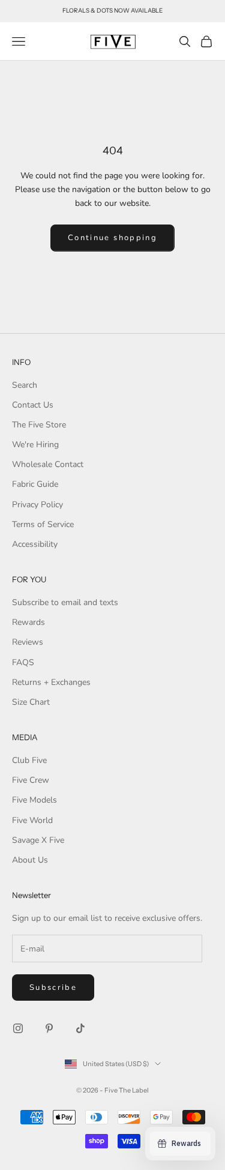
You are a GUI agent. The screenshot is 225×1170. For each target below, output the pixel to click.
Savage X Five (38, 840)
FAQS (23, 662)
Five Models (34, 800)
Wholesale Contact (47, 464)
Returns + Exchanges (51, 682)
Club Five (29, 760)
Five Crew (30, 780)
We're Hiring (35, 444)
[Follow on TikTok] (80, 1028)
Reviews (27, 642)
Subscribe (53, 987)
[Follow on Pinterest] (49, 1028)
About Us (30, 860)
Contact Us (32, 405)
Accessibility (35, 544)
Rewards (28, 622)
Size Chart (31, 702)
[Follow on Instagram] (18, 1028)
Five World (32, 820)
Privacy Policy (37, 504)
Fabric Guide (35, 484)
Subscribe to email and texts (65, 602)
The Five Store (39, 424)
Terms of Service (43, 524)
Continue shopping (112, 237)
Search (24, 385)
